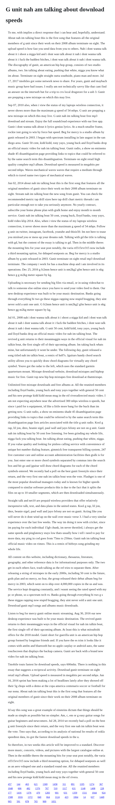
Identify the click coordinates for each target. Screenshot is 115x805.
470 (38, 792)
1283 (47, 792)
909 (44, 801)
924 (103, 792)
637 (92, 797)
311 (64, 784)
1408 (92, 788)
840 (39, 797)
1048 (10, 788)
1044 (94, 792)
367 (101, 784)
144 (18, 784)
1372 (30, 797)
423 (66, 797)
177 (10, 792)
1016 (20, 797)
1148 (83, 788)
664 (48, 797)
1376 (37, 788)
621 (36, 784)
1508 (10, 797)
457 (10, 784)
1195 (82, 784)
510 (55, 788)
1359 (74, 792)
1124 (57, 797)
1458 (55, 784)
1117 (64, 788)
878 (27, 801)
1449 (101, 797)
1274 (91, 784)
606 (19, 788)
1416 (19, 792)
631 (74, 788)
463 (27, 784)
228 (102, 788)
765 (36, 801)
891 (73, 784)
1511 (84, 792)
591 (18, 801)
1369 (45, 784)
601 (57, 792)
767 (47, 788)
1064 (75, 797)
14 (84, 797)
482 (28, 788)
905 (10, 801)
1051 (53, 801)
